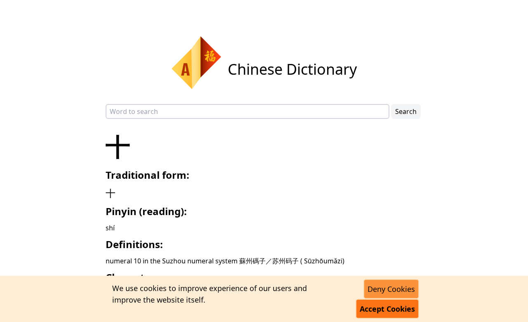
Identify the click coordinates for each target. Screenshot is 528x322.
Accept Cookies (387, 309)
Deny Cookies (391, 289)
